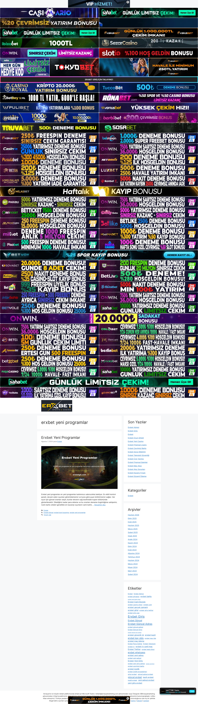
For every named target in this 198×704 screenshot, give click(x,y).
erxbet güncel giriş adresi (134, 632)
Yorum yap (47, 515)
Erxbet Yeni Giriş (135, 661)
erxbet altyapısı (133, 597)
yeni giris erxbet (135, 683)
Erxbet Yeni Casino (135, 441)
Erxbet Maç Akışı (135, 466)
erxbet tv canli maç (144, 646)
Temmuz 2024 (134, 557)
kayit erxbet (148, 677)
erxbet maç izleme (136, 641)
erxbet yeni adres (136, 655)
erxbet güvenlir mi (136, 635)
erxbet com (147, 605)
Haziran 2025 (133, 525)
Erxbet (46, 510)
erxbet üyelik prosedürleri (137, 672)
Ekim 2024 (132, 546)
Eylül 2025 (132, 522)
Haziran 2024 (133, 560)
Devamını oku (99, 505)
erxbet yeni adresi (134, 658)
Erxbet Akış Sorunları (136, 469)
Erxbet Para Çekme (135, 644)
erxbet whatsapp (136, 652)
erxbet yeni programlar (77, 512)
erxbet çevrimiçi (150, 664)
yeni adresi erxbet (146, 680)
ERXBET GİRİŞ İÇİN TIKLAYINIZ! (99, 79)
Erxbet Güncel (48, 512)
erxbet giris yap (133, 613)
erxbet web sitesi (148, 649)
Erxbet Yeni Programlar (60, 437)
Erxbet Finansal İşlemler (138, 462)
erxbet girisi (133, 610)
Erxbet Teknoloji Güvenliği (138, 455)
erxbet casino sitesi (135, 605)
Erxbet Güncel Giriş (135, 630)
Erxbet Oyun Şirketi (136, 438)
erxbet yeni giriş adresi (136, 664)
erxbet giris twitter (146, 610)
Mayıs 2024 (133, 564)
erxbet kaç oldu (136, 638)
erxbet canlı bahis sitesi (134, 599)
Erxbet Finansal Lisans (137, 445)
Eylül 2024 (132, 550)
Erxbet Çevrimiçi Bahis (137, 448)
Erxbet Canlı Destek (137, 602)
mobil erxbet (132, 680)
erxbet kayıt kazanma (61, 512)
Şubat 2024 (133, 574)
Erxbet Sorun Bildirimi (137, 452)
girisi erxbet (132, 674)
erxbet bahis (146, 596)
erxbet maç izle (150, 638)
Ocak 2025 (132, 536)
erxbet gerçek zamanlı (138, 607)
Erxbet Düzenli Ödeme (137, 476)
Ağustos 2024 (134, 553)
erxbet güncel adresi (135, 627)
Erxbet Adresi (133, 427)
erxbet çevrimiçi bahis (136, 666)
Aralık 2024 (132, 539)
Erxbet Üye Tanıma (136, 459)
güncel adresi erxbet (145, 674)
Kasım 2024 (133, 543)
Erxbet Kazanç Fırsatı (136, 473)
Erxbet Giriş (133, 431)
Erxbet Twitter (134, 649)
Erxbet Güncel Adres (140, 623)
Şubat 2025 (133, 532)
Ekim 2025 (132, 518)
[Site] (49, 138)
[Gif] (99, 191)
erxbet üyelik (133, 669)
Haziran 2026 (133, 515)
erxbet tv (131, 647)
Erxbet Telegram (149, 644)
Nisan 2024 (132, 567)
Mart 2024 (132, 571)
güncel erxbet (135, 677)
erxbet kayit (150, 635)
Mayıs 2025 (132, 529)
